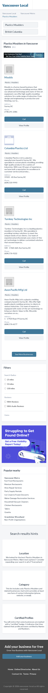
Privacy (33, 674)
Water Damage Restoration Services (19, 498)
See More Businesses (24, 354)
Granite (7, 512)
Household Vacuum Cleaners (16, 502)
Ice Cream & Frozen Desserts (16, 495)
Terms (26, 674)
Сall (24, 119)
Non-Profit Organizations (14, 520)
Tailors (7, 509)
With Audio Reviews (15, 406)
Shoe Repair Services (13, 488)
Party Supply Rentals (13, 491)
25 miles (10, 379)
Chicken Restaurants (13, 505)
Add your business (24, 656)
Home (10, 669)
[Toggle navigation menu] (44, 4)
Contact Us (17, 674)
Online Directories (22, 669)
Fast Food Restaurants (13, 481)
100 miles (11, 388)
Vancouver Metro (28, 13)
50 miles (10, 384)
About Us (36, 669)
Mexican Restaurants (13, 484)
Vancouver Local (9, 13)
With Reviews (13, 402)
